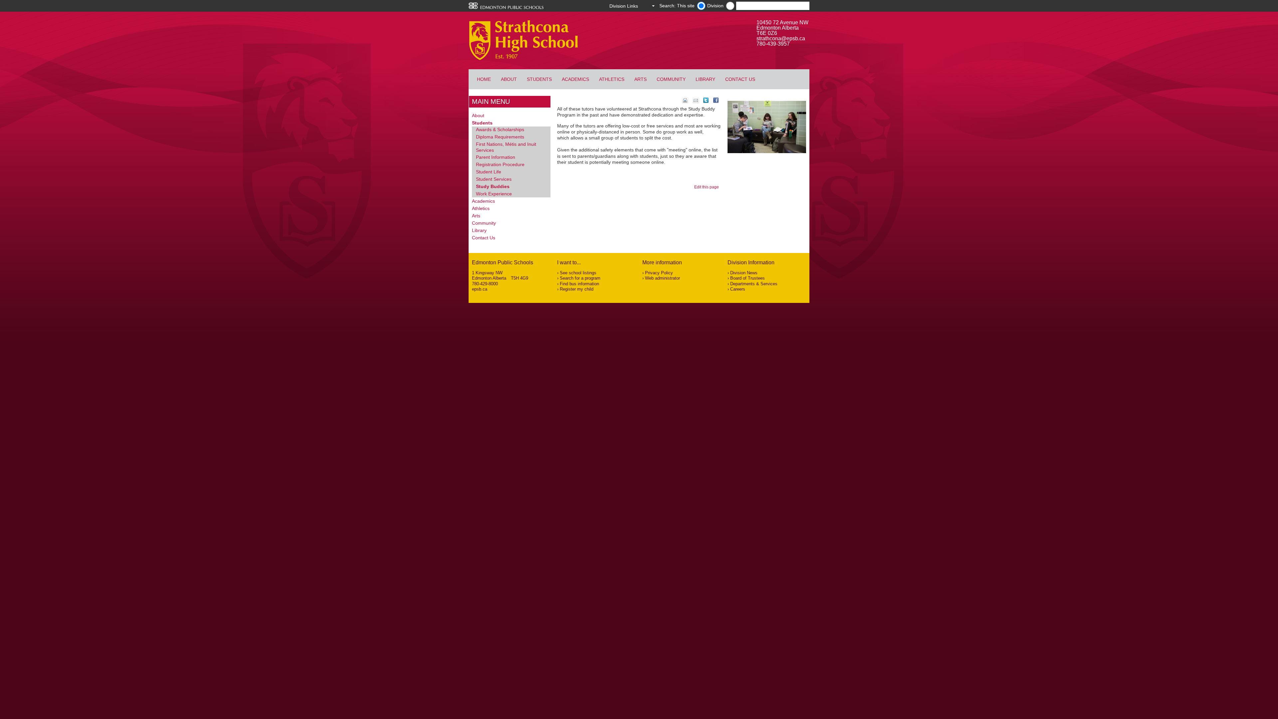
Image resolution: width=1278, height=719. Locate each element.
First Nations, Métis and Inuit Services (506, 147)
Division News (743, 272)
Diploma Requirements (500, 136)
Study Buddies (493, 186)
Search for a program (580, 278)
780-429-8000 (485, 283)
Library (705, 79)
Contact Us (740, 79)
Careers (737, 289)
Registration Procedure (500, 164)
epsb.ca (479, 289)
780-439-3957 (773, 44)
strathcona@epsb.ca (780, 38)
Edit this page (707, 187)
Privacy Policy (659, 272)
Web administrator (662, 278)
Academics (575, 79)
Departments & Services (753, 283)
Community (671, 79)
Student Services (494, 179)
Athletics (611, 79)
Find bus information (579, 283)
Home (484, 79)
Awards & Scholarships (500, 129)
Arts (640, 79)
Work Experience (494, 193)
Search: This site (677, 5)
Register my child (576, 289)
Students (539, 79)
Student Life (488, 171)
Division (715, 5)
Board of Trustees (747, 278)
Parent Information (495, 157)
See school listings (578, 272)
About (509, 79)
